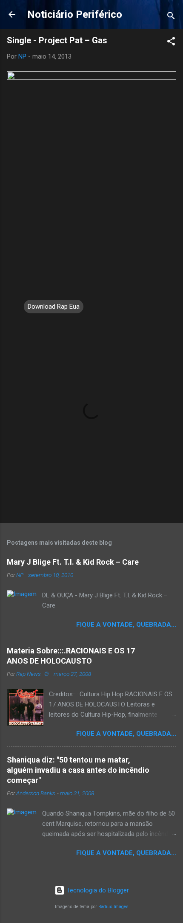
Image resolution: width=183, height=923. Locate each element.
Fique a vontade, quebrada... (126, 624)
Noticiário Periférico (74, 14)
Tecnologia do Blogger (97, 890)
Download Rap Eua (54, 306)
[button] (171, 42)
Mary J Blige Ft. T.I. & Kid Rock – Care (73, 561)
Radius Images (113, 906)
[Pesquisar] (171, 17)
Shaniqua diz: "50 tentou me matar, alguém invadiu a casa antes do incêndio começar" (78, 770)
